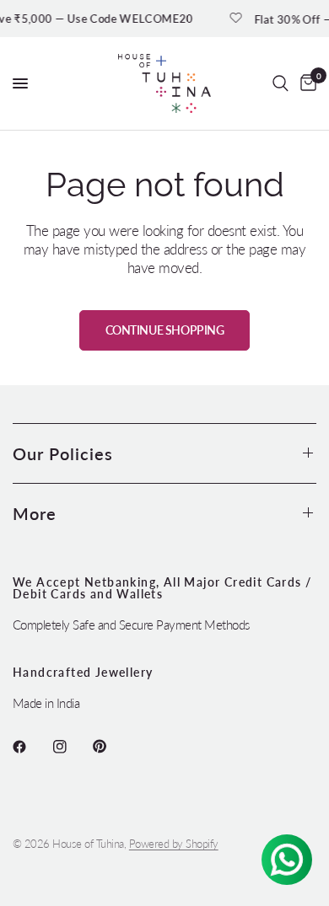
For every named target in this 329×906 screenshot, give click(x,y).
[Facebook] (31, 746)
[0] (305, 83)
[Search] (280, 83)
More (35, 513)
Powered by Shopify (173, 843)
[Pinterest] (111, 746)
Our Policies (63, 453)
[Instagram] (71, 746)
